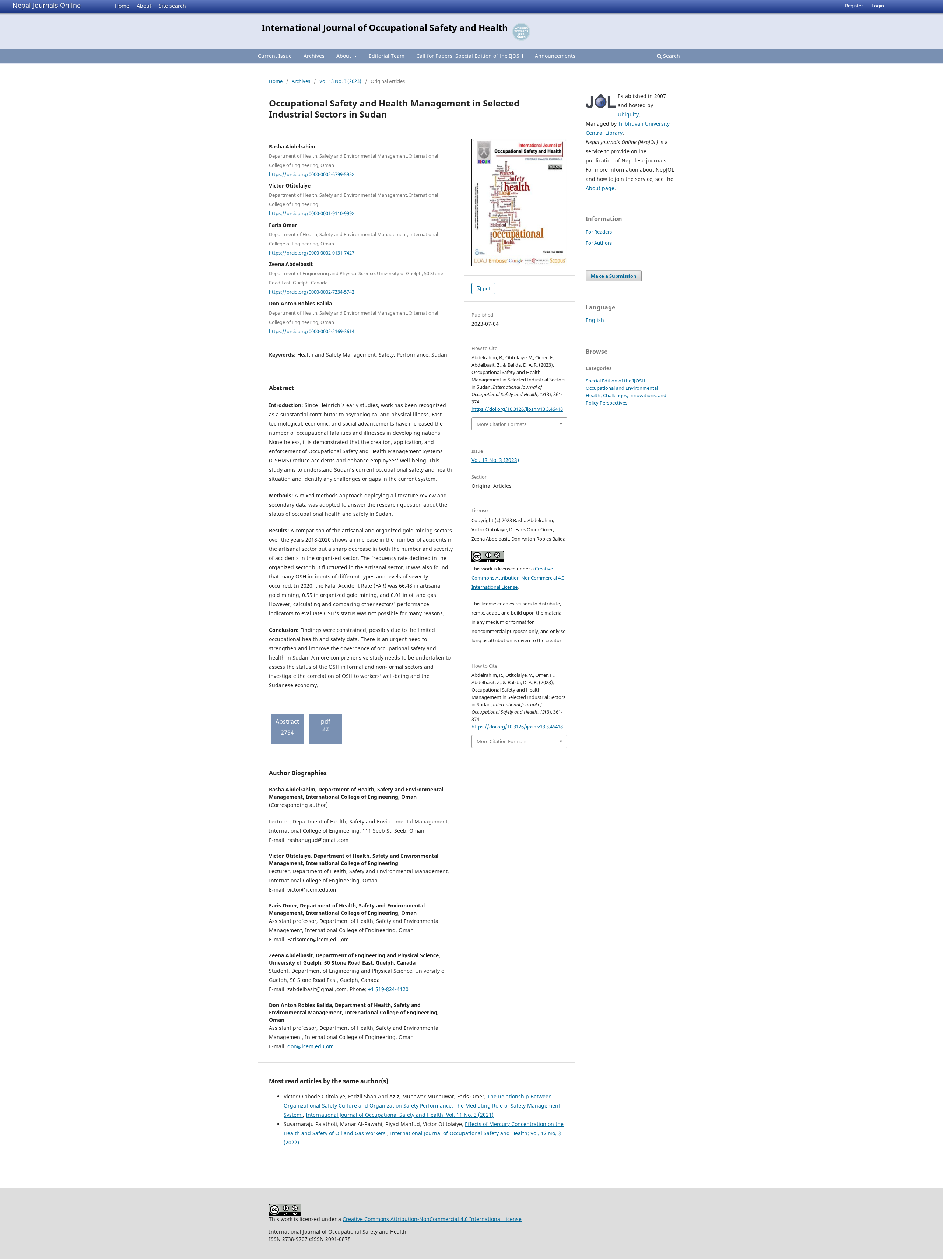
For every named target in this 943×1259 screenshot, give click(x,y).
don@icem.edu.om (310, 1046)
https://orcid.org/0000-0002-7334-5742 (311, 291)
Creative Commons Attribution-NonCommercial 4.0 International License (518, 577)
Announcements (555, 55)
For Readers (599, 231)
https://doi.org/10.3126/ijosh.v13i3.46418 (517, 409)
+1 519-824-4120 (388, 989)
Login (878, 5)
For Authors (599, 242)
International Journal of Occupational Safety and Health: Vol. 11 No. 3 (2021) (400, 1114)
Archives (314, 55)
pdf (486, 288)
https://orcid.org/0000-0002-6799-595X (312, 174)
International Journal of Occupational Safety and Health (385, 27)
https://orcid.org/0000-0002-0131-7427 (311, 252)
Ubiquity (628, 114)
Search (671, 55)
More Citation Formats (501, 424)
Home (122, 5)
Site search (172, 5)
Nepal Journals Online (47, 5)
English (595, 320)
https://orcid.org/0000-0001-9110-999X (312, 213)
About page (600, 188)
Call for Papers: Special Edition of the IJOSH (469, 55)
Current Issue (275, 55)
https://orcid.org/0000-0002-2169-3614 (311, 331)
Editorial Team (386, 55)
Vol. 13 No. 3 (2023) (340, 81)
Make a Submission (614, 276)
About (144, 5)
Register (854, 5)
